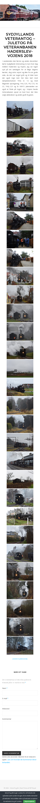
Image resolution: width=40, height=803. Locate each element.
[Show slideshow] (20, 659)
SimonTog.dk (20, 12)
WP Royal (33, 788)
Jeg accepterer (29, 801)
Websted (5, 709)
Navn (4, 688)
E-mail (5, 698)
